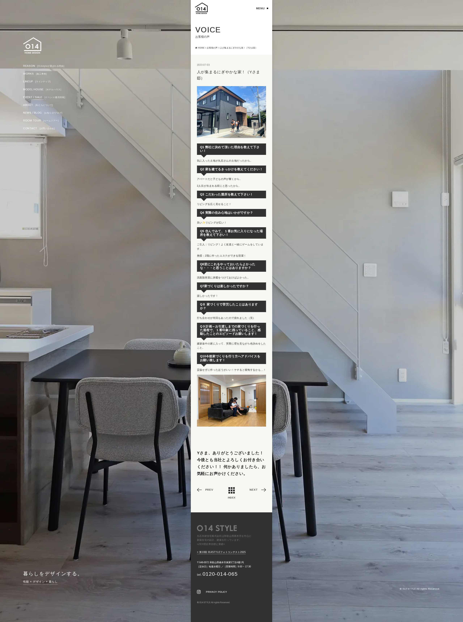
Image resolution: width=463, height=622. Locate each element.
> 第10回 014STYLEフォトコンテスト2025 (221, 552)
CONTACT (39, 128)
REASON (43, 65)
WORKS (35, 73)
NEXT (254, 489)
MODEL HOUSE (42, 89)
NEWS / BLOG (42, 112)
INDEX (231, 497)
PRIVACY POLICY (216, 592)
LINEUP (37, 81)
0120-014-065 (217, 574)
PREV (209, 489)
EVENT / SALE (44, 97)
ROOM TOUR (41, 120)
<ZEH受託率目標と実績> (211, 544)
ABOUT (38, 104)
